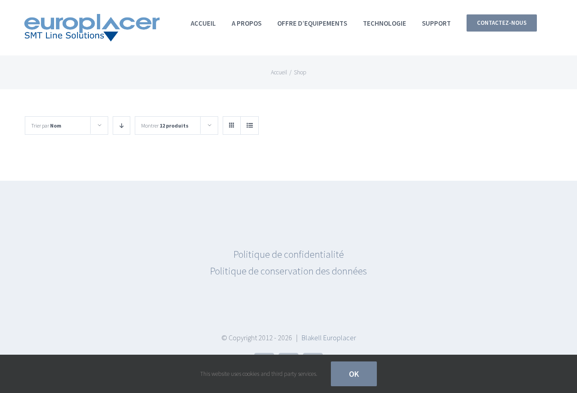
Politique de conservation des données (288, 271)
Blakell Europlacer (329, 337)
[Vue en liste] (249, 125)
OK (354, 374)
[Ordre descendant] (121, 125)
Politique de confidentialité (289, 254)
